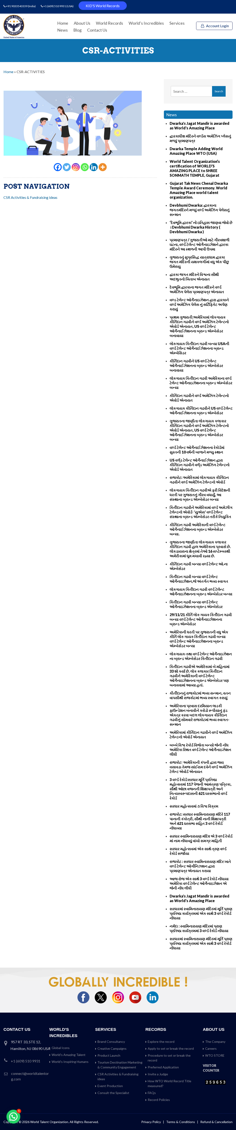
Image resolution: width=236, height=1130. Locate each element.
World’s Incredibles (146, 23)
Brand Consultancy (111, 1042)
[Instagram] (76, 167)
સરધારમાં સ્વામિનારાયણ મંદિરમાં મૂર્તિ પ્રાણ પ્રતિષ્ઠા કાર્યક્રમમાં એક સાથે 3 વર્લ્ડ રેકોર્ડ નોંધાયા (201, 913)
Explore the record (161, 1042)
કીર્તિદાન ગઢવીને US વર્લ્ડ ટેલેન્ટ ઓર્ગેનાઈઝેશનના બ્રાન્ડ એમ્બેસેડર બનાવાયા (196, 365)
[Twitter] (67, 167)
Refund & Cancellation (216, 1122)
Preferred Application (163, 1067)
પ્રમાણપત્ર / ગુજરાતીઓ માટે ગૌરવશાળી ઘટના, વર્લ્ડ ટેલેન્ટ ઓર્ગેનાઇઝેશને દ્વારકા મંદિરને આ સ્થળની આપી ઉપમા (200, 244)
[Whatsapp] (85, 167)
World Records (109, 23)
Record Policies (159, 1100)
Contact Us (97, 30)
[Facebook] (58, 167)
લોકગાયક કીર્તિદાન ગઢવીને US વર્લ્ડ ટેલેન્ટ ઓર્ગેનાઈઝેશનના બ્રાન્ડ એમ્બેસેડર (201, 410)
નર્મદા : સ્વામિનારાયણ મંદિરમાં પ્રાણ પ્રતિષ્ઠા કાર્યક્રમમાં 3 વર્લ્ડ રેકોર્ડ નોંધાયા (199, 928)
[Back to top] (226, 1116)
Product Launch (108, 1055)
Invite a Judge (158, 1074)
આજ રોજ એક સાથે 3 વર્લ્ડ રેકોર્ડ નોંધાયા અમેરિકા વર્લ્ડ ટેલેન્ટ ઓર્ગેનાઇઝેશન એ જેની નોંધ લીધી (199, 883)
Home (62, 23)
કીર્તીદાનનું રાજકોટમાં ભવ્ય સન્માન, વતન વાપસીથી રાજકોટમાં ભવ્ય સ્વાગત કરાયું (200, 695)
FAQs (152, 1093)
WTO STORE (214, 1055)
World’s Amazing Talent (69, 1055)
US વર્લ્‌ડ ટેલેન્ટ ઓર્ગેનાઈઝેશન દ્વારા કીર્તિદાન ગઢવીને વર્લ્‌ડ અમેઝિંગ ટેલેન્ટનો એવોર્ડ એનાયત (200, 464)
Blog (77, 30)
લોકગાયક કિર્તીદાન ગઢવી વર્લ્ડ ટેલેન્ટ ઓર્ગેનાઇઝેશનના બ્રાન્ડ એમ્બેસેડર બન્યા (201, 591)
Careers (211, 1048)
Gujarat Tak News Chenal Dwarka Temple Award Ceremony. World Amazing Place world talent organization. (199, 190)
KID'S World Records (103, 5)
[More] (103, 167)
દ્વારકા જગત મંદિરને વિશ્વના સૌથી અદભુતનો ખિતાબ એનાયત (194, 276)
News (62, 30)
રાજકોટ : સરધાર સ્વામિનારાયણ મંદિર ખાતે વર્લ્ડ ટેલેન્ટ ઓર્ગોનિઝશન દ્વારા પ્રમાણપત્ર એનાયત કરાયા (200, 866)
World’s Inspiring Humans (70, 1062)
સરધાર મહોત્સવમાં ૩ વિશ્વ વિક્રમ (194, 806)
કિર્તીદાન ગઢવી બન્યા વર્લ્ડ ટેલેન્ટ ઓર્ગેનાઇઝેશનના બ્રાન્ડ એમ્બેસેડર (196, 604)
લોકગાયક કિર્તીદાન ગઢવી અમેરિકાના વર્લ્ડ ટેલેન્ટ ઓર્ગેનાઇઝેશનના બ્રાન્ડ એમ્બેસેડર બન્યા (201, 383)
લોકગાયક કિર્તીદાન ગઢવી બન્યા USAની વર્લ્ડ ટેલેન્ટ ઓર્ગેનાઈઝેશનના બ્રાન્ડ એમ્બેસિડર (199, 348)
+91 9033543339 (17, 6)
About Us (82, 23)
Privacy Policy (151, 1122)
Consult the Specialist (113, 1093)
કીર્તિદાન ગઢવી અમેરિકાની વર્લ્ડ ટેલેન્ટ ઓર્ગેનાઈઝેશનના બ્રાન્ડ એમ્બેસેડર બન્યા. (197, 529)
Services (177, 23)
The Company (215, 1042)
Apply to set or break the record (171, 1048)
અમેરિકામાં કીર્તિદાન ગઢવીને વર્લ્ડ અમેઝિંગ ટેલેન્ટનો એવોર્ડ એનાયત (201, 734)
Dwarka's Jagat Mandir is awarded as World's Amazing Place (199, 125)
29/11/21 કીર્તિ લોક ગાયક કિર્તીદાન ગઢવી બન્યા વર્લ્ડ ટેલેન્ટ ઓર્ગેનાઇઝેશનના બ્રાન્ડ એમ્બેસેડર (201, 619)
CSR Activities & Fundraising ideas (30, 197)
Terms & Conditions (181, 1122)
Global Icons (61, 1048)
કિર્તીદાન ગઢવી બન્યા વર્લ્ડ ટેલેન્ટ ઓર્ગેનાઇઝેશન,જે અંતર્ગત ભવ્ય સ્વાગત (199, 578)
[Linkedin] (94, 167)
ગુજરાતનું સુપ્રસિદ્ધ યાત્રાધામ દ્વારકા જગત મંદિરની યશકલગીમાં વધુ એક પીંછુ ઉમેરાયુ (199, 261)
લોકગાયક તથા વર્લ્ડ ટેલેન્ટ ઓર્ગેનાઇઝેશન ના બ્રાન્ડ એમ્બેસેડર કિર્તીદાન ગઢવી (201, 656)
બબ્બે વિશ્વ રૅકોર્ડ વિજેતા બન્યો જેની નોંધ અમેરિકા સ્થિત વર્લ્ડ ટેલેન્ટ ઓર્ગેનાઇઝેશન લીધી (200, 749)
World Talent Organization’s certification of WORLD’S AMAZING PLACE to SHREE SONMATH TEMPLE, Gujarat (195, 168)
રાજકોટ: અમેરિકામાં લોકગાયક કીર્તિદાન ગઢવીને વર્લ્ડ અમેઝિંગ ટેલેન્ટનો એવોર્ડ (199, 479)
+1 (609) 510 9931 (54, 6)
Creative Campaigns (112, 1048)
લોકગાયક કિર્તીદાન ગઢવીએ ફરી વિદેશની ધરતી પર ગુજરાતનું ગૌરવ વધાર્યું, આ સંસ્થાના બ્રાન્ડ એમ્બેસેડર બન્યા (200, 494)
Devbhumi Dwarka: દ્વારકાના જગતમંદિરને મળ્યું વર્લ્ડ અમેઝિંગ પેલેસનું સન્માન (200, 210)
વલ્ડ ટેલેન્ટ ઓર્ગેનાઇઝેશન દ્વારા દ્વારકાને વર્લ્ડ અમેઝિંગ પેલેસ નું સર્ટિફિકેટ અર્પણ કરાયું (199, 304)
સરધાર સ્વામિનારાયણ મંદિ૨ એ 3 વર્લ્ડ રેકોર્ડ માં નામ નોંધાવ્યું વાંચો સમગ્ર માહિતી (201, 838)
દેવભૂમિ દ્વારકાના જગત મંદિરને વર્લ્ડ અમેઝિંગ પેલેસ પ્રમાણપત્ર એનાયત (197, 289)
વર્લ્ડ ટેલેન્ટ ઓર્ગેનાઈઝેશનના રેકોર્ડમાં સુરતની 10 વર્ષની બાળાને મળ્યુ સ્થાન (197, 449)
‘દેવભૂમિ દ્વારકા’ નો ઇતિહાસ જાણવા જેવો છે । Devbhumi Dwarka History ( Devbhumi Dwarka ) (201, 227)
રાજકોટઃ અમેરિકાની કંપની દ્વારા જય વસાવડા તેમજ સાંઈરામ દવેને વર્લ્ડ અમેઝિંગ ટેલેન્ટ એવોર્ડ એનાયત (201, 767)
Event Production (110, 1086)
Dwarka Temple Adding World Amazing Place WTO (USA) (196, 150)
